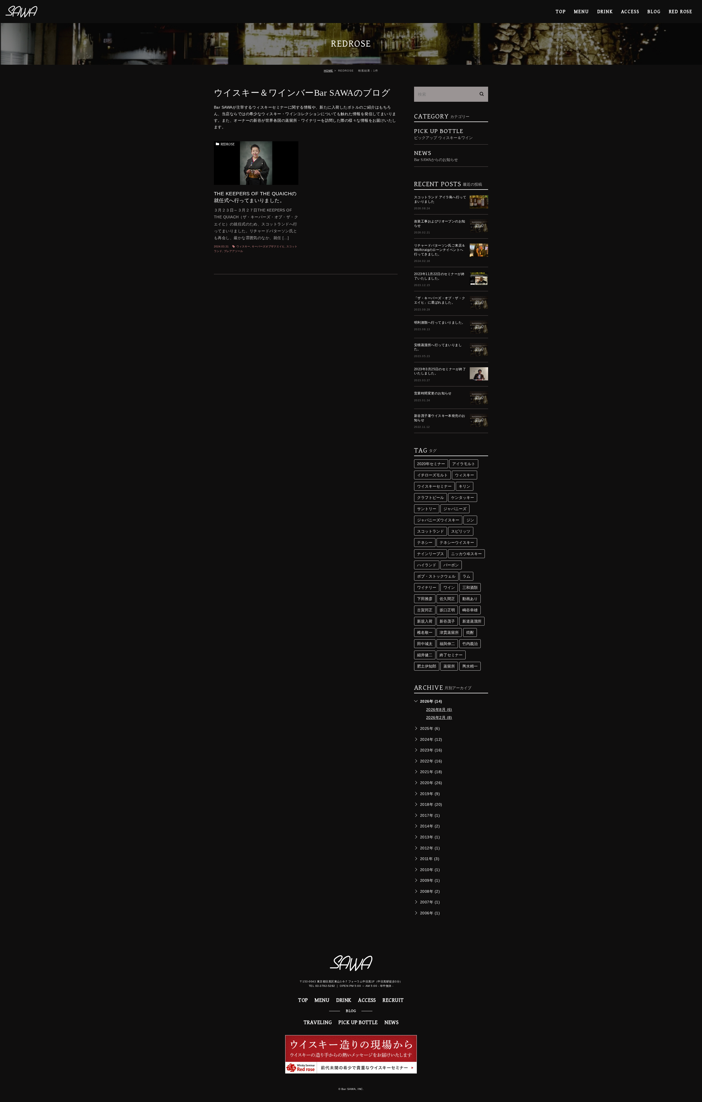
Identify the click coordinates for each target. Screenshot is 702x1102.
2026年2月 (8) (439, 717)
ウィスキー (243, 246)
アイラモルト (463, 464)
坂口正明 (447, 610)
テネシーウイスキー (457, 542)
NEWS (391, 1022)
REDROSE (227, 144)
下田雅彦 (424, 599)
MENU (581, 12)
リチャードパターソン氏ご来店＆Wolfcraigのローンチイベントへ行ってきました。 (439, 250)
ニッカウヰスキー (466, 554)
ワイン (449, 587)
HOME (328, 70)
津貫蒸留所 (449, 632)
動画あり (470, 599)
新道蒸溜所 (472, 621)
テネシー (424, 542)
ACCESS (630, 12)
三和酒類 (470, 587)
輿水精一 (470, 666)
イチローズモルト (432, 475)
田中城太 (424, 644)
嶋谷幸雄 (470, 610)
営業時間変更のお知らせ (433, 393)
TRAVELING (318, 1022)
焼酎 (470, 632)
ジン (470, 520)
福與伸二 (447, 644)
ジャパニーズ (454, 509)
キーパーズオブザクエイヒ (268, 246)
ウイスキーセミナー (434, 486)
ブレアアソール (233, 251)
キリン (464, 486)
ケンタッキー (462, 497)
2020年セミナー (431, 464)
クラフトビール (430, 497)
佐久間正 (447, 599)
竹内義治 (470, 644)
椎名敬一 (424, 632)
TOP (561, 12)
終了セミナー (451, 655)
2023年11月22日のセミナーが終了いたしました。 (439, 276)
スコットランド (430, 531)
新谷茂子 (447, 621)
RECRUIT (393, 1000)
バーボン (451, 565)
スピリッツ (460, 531)
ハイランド (426, 565)
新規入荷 (424, 621)
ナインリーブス (430, 554)
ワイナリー (426, 587)
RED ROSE (680, 12)
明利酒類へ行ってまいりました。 (439, 322)
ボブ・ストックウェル (436, 576)
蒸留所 (449, 666)
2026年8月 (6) (439, 709)
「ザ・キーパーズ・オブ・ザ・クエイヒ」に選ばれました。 (439, 300)
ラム (466, 576)
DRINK (605, 12)
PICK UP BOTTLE (443, 133)
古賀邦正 (424, 610)
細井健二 (424, 655)
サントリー (426, 509)
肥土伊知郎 (426, 666)
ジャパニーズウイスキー (438, 520)
